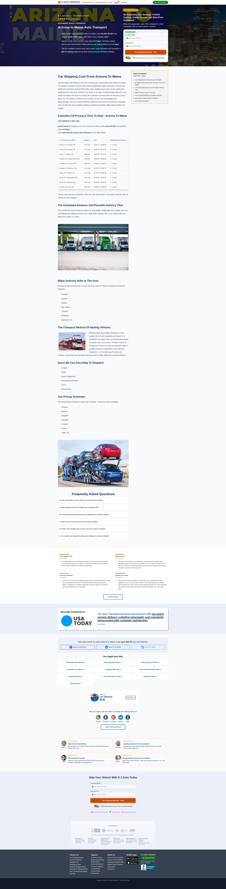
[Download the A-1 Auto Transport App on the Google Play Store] (132, 858)
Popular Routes (66, 15)
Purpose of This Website (115, 860)
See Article (101, 624)
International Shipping (77, 869)
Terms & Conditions (97, 866)
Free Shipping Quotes (76, 857)
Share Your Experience (113, 727)
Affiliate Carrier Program (115, 864)
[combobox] (145, 38)
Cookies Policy (95, 868)
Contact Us (110, 869)
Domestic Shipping (76, 867)
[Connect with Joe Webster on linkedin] (104, 700)
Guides (110, 2)
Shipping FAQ (74, 862)
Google (98, 721)
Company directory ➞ (113, 669)
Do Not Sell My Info (97, 864)
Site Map (72, 873)
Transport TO (129, 43)
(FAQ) (84, 867)
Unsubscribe (95, 873)
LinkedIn (120, 721)
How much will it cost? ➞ (113, 676)
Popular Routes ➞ (150, 676)
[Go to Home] (58, 16)
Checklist (124, 2)
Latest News (111, 867)
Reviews (100, 2)
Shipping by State (75, 864)
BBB (127, 721)
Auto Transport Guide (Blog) (78, 871)
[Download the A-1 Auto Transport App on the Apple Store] (132, 862)
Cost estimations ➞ (75, 676)
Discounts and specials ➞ (75, 662)
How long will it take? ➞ (113, 662)
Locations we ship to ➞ (75, 669)
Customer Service (96, 857)
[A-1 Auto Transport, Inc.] (69, 2)
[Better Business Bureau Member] (148, 867)
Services (87, 2)
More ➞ (130, 697)
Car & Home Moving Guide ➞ (150, 669)
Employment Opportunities (115, 862)
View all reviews (113, 597)
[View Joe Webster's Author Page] (94, 697)
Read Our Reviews (76, 860)
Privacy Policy (95, 871)
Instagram (113, 721)
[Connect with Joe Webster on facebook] (101, 700)
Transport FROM (130, 35)
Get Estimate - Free (146, 52)
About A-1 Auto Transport (115, 857)
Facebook (106, 721)
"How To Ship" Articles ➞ (150, 662)
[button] (160, 2)
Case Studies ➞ (76, 683)
